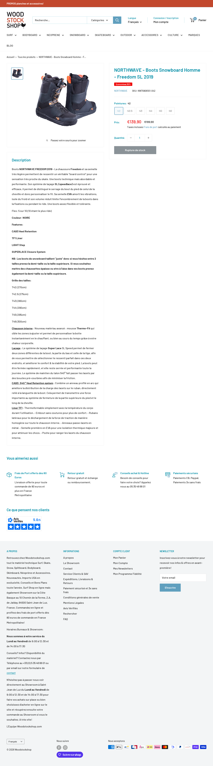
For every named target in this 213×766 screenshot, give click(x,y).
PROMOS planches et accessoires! (25, 3)
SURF (10, 34)
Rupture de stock (135, 150)
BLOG (10, 45)
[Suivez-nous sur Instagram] (65, 747)
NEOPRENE (53, 34)
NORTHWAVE (120, 90)
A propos (68, 557)
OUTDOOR (126, 34)
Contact (68, 568)
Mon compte (160, 21)
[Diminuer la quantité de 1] (130, 137)
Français (12, 741)
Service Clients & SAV (75, 573)
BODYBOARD (29, 34)
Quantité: (119, 137)
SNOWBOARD (77, 34)
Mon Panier (119, 557)
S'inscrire (170, 587)
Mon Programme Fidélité (127, 573)
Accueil (10, 57)
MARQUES (194, 34)
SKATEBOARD (103, 34)
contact (11, 672)
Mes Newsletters (123, 568)
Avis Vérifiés (70, 608)
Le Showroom (71, 562)
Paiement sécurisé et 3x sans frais (80, 590)
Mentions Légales (73, 602)
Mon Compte (120, 562)
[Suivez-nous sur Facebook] (59, 747)
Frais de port (150, 127)
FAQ (65, 619)
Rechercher (70, 613)
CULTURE (173, 34)
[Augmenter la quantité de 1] (148, 137)
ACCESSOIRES (149, 34)
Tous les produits (26, 57)
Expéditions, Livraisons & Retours (78, 580)
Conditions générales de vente (81, 597)
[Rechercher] (117, 20)
